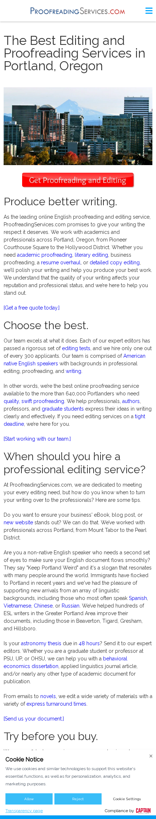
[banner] (78, 10)
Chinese (43, 606)
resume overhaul (61, 262)
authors (131, 401)
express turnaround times (56, 704)
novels (48, 696)
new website (18, 522)
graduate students (63, 409)
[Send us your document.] (34, 719)
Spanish (138, 598)
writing (73, 371)
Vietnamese (17, 606)
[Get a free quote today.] (31, 308)
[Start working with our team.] (37, 439)
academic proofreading (44, 255)
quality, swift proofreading (34, 401)
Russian (70, 606)
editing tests (76, 348)
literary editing (91, 255)
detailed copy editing (115, 262)
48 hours (89, 643)
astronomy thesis (41, 643)
